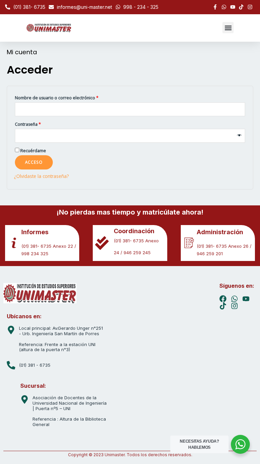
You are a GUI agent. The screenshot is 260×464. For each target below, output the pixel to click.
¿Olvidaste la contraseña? (41, 176)
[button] (228, 27)
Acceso (34, 162)
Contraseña (28, 124)
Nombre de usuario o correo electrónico (57, 98)
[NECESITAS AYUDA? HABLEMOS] (240, 444)
